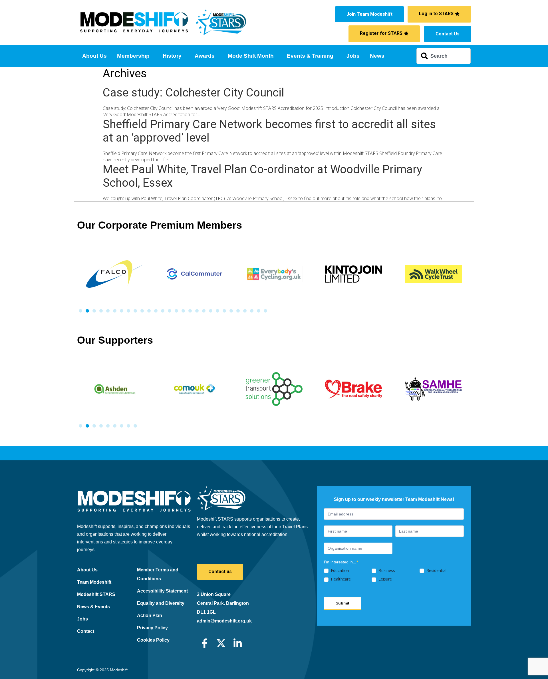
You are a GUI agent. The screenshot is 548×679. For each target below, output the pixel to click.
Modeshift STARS (96, 594)
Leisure (384, 579)
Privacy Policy (152, 627)
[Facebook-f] (204, 643)
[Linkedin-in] (237, 643)
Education (339, 570)
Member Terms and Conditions (157, 574)
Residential (435, 570)
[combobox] (443, 56)
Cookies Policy (153, 640)
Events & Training (310, 56)
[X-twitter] (221, 643)
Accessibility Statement (162, 591)
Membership (133, 56)
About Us (94, 56)
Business (386, 570)
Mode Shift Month (251, 56)
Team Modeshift (94, 582)
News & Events (93, 606)
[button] (80, 311)
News (377, 56)
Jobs (353, 56)
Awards (205, 56)
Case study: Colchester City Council (193, 92)
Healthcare (340, 579)
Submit (342, 603)
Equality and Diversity (160, 603)
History (172, 56)
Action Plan (149, 615)
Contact (85, 631)
